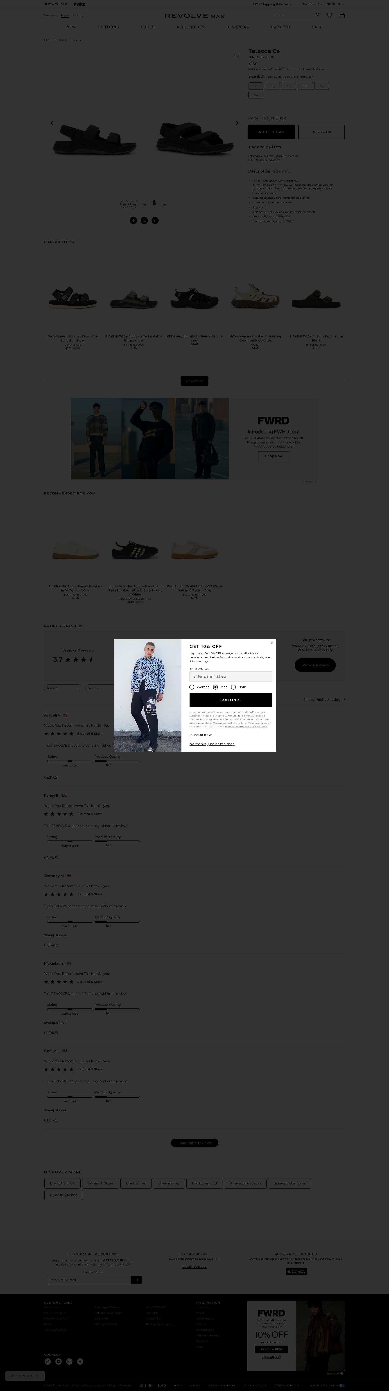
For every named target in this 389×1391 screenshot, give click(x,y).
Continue (231, 700)
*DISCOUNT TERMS (201, 735)
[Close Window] (272, 643)
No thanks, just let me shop (212, 744)
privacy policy (263, 722)
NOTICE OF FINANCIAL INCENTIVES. (246, 726)
